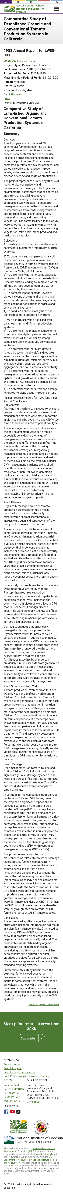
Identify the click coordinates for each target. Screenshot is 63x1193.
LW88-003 (20, 60)
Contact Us (33, 1101)
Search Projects (13, 1068)
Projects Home (12, 1064)
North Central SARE (14, 1089)
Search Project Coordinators (19, 1072)
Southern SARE (12, 1096)
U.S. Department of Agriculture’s (28, 1158)
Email (7, 98)
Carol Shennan (12, 94)
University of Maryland (44, 1154)
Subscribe (28, 1038)
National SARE (12, 1085)
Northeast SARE (13, 1092)
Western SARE (12, 1100)
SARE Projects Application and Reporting (26, 1076)
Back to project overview (44, 1004)
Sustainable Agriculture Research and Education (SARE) (29, 1150)
